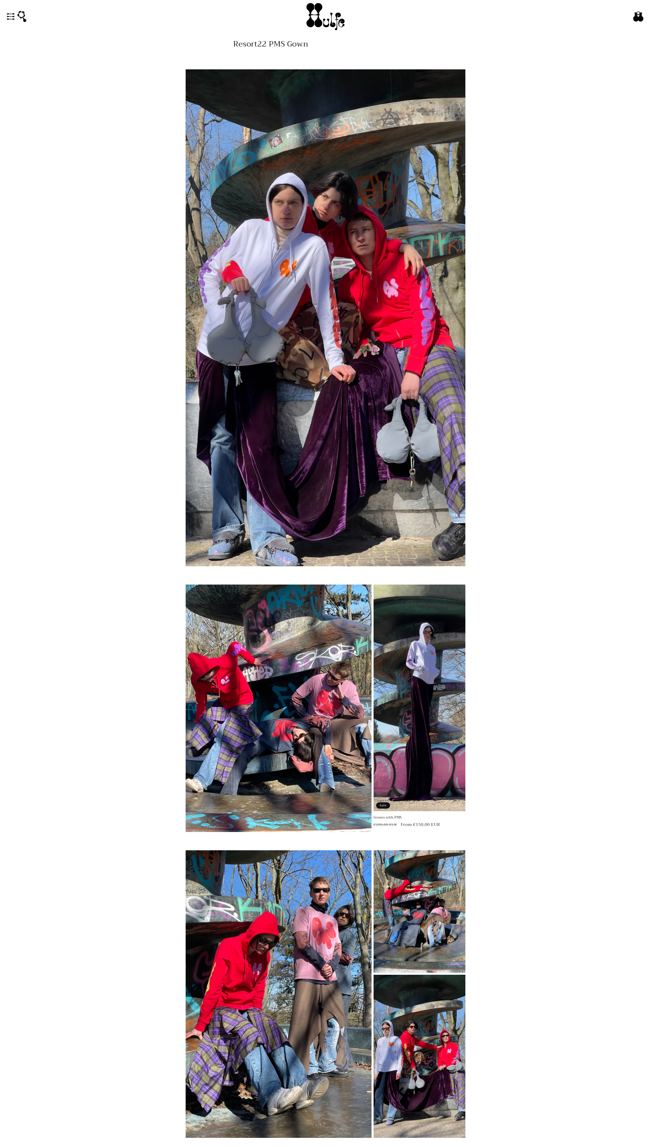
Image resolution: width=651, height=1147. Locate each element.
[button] (10, 16)
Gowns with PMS (388, 817)
